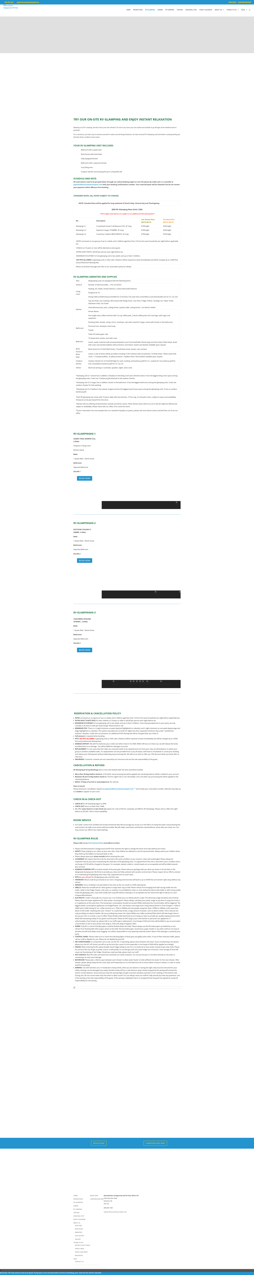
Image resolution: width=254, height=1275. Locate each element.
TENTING (180, 10)
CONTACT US (79, 1259)
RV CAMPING (169, 10)
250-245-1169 (9, 2)
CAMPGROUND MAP (244, 2)
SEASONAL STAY (191, 10)
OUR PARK (78, 1223)
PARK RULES (79, 1226)
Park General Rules (95, 840)
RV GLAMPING (150, 10)
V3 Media (103, 1265)
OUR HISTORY (79, 1233)
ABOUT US (218, 10)
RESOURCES (79, 1253)
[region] (127, 88)
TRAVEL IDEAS (79, 1246)
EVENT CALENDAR (205, 10)
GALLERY (78, 1236)
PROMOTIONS (138, 10)
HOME (128, 10)
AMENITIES (78, 1230)
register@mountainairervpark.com (115, 1209)
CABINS (160, 10)
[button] (141, 493)
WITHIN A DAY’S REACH (82, 1242)
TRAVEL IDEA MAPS (81, 1249)
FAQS (243, 10)
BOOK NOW (232, 2)
